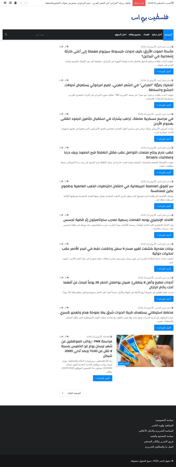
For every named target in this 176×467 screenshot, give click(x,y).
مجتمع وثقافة (135, 34)
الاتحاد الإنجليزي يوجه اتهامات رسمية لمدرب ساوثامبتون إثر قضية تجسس (118, 220)
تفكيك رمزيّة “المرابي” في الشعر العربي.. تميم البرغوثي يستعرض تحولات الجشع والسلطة (88, 3)
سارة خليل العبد (164, 46)
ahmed (106, 336)
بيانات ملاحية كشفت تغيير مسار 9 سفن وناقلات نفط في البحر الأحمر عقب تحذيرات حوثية (117, 251)
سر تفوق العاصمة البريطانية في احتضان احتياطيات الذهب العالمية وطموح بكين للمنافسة (117, 188)
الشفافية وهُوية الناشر (162, 425)
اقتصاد (146, 34)
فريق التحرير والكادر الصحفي (158, 441)
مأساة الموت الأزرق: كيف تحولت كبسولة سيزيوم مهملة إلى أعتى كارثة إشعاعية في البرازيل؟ (118, 53)
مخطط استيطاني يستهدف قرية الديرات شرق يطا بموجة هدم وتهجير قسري (116, 312)
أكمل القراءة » (164, 71)
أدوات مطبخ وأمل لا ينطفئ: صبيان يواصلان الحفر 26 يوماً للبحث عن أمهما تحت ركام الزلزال (118, 284)
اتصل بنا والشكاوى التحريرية (159, 446)
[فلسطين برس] (150, 18)
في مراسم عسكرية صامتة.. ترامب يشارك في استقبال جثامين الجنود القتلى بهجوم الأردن (117, 121)
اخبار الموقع (120, 34)
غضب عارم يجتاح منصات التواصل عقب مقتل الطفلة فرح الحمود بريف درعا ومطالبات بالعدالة (118, 154)
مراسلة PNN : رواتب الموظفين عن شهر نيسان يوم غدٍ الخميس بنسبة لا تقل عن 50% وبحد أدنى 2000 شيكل (86, 348)
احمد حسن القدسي (163, 114)
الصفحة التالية (74, 393)
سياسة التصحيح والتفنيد (161, 436)
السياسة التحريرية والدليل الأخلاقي (156, 430)
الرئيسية (168, 34)
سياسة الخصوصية (164, 420)
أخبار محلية (157, 34)
